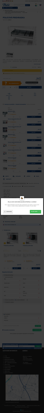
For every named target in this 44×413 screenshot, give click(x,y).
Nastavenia (9, 211)
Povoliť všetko (34, 211)
